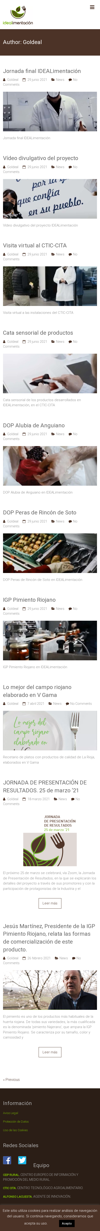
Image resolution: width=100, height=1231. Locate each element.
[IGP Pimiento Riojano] (50, 623)
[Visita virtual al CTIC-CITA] (50, 269)
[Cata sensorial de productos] (50, 356)
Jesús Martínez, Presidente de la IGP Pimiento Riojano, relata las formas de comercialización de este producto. (49, 938)
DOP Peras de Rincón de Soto (39, 512)
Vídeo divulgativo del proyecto (40, 158)
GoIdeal (12, 80)
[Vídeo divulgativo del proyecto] (50, 181)
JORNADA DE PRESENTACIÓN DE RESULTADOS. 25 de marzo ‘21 (45, 786)
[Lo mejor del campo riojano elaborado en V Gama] (50, 713)
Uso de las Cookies (15, 1130)
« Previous (11, 1079)
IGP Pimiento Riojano (29, 600)
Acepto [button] (67, 1223)
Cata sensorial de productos (38, 333)
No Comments (81, 703)
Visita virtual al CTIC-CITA (35, 245)
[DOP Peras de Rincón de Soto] (50, 536)
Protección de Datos (16, 1121)
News (60, 80)
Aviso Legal (10, 1113)
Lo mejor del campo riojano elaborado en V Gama (37, 691)
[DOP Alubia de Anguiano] (50, 449)
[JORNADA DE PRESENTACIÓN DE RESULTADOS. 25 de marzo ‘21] (50, 814)
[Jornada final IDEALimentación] (50, 94)
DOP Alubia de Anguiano (34, 425)
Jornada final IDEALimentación (42, 71)
